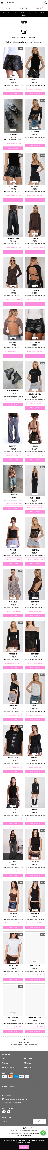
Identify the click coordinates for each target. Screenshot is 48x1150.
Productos (5, 1063)
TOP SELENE (13, 706)
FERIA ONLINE (28, 1058)
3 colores (35, 127)
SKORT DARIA (35, 810)
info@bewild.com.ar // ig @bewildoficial (16, 1103)
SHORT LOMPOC (35, 342)
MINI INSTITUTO (35, 966)
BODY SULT (34, 758)
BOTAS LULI (13, 134)
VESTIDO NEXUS (35, 498)
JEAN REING (13, 862)
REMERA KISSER (13, 758)
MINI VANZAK (35, 914)
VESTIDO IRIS (35, 238)
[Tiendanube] (24, 1132)
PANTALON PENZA (13, 238)
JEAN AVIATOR (13, 446)
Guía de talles (28, 1067)
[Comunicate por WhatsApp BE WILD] (43, 1132)
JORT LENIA (13, 494)
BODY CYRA (34, 446)
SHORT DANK (13, 80)
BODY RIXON (13, 342)
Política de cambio (29, 1063)
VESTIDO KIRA (35, 186)
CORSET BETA (35, 550)
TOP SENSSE (13, 654)
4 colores (13, 909)
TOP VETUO (35, 80)
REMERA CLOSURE (13, 966)
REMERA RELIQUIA (35, 394)
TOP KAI (13, 810)
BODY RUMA (35, 132)
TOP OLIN (35, 706)
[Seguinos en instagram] (4, 1116)
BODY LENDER (35, 290)
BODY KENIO (35, 654)
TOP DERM (13, 550)
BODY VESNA (35, 602)
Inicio (3, 1058)
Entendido (24, 1147)
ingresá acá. (36, 1138)
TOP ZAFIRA (35, 862)
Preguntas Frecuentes (8, 1067)
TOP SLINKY (13, 914)
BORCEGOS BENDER (13, 390)
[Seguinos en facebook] (8, 1116)
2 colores (13, 76)
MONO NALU (13, 602)
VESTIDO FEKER (13, 1017)
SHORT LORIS (13, 186)
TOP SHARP (13, 290)
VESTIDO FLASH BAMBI (35, 1017)
